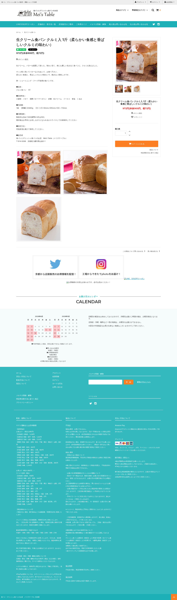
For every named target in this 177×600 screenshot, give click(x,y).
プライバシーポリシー (24, 402)
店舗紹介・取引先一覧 (47, 24)
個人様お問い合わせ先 (118, 24)
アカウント (140, 2)
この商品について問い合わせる (133, 251)
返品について (154, 150)
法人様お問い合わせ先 (139, 24)
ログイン (155, 2)
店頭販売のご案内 (66, 24)
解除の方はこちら (144, 382)
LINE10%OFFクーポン (25, 24)
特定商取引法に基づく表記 (149, 153)
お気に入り (137, 117)
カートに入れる (138, 144)
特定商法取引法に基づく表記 (27, 399)
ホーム (18, 32)
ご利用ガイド (81, 24)
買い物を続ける (153, 251)
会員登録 (169, 2)
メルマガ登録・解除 (98, 24)
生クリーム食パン (30, 32)
